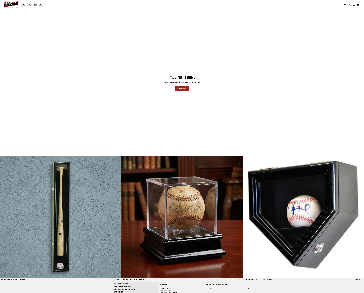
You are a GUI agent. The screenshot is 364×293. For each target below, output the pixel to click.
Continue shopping (182, 89)
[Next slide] (118, 217)
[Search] (350, 5)
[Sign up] (248, 289)
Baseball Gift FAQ (165, 290)
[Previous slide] (3, 217)
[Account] (354, 5)
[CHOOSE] (118, 274)
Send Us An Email (165, 288)
